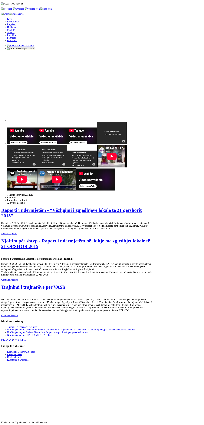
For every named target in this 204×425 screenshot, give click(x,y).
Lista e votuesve (14, 354)
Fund (24, 340)
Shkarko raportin (9, 233)
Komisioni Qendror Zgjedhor (21, 351)
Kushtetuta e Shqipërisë (18, 360)
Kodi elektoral (14, 357)
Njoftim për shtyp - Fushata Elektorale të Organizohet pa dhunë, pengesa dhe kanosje (47, 332)
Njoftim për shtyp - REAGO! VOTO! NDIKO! (29, 335)
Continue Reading (9, 279)
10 (17, 340)
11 (20, 340)
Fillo (3, 340)
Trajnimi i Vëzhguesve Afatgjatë (22, 327)
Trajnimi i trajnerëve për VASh (33, 287)
